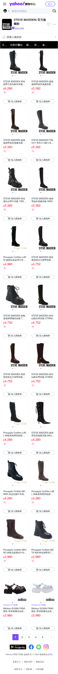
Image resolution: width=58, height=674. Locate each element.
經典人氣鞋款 (14, 37)
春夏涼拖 (45, 44)
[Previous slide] (4, 62)
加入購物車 (16, 101)
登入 (50, 4)
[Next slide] (26, 62)
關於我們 (28, 661)
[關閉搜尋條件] (8, 11)
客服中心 (17, 661)
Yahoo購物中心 (22, 4)
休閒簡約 (37, 44)
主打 (4, 44)
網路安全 (18, 669)
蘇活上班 (29, 44)
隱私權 (29, 669)
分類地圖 (40, 669)
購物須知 (40, 661)
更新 (50, 654)
